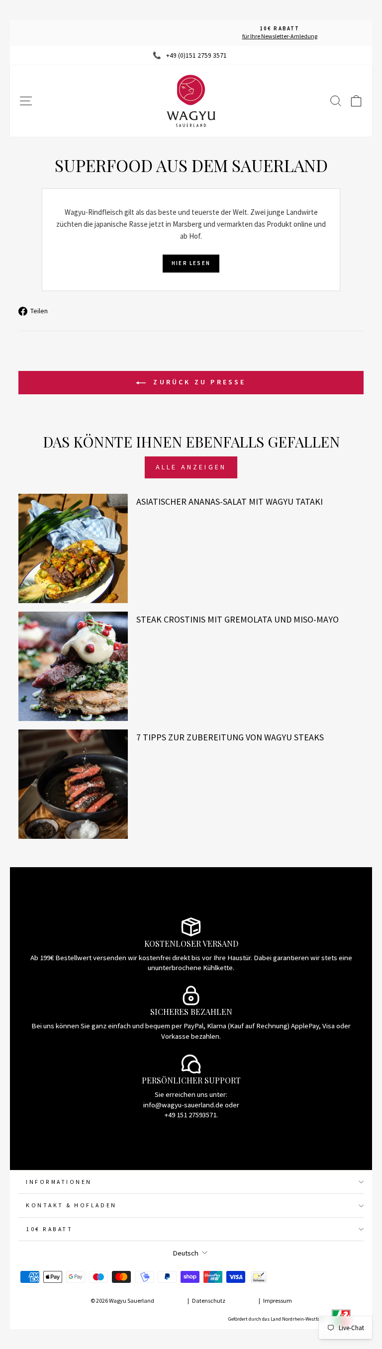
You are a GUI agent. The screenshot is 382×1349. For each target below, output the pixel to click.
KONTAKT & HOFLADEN (71, 1205)
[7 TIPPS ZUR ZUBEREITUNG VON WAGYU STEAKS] (73, 784)
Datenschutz (208, 1300)
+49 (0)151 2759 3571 (196, 55)
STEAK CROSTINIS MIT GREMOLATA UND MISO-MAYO (237, 619)
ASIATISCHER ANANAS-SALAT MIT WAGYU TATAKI (229, 501)
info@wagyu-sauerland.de (183, 1104)
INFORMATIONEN (59, 1181)
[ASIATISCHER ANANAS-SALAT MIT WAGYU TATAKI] (73, 548)
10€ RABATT (49, 1229)
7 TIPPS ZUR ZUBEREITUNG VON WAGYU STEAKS (230, 737)
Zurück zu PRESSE (198, 381)
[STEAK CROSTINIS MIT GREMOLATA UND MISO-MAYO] (73, 666)
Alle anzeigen (191, 466)
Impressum (277, 1300)
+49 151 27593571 (190, 1114)
